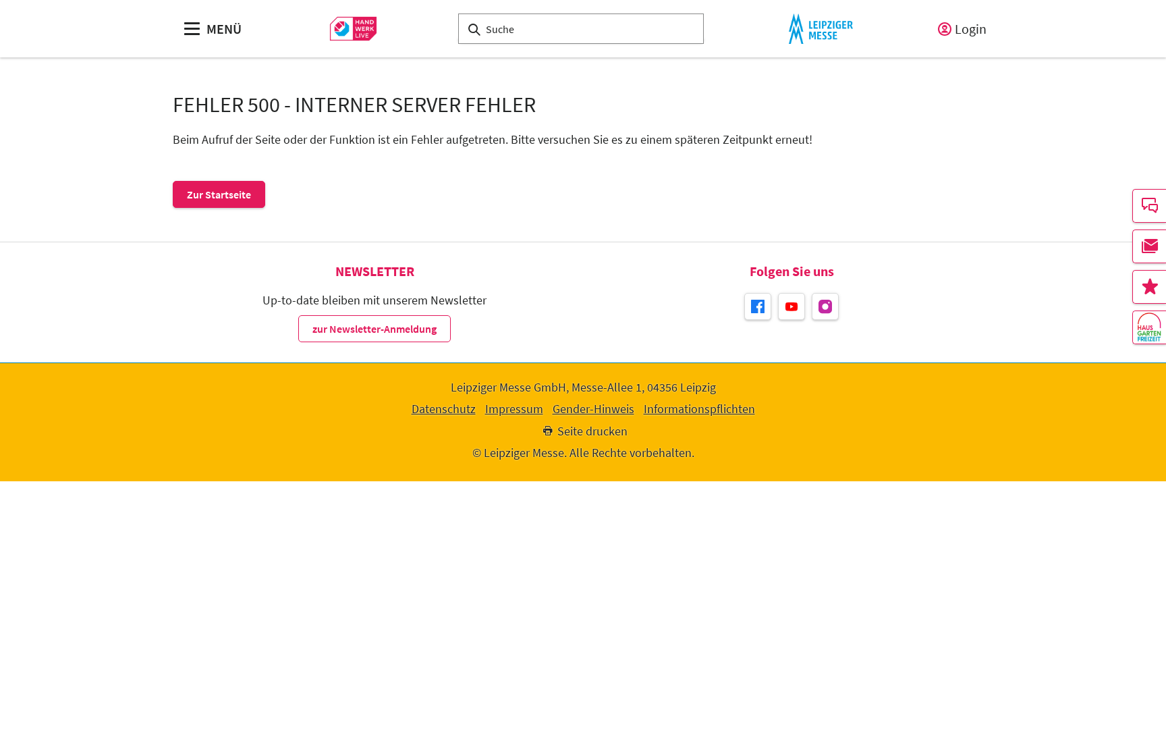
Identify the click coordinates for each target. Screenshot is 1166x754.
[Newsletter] (1149, 246)
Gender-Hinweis (593, 409)
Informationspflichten (699, 409)
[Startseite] (353, 29)
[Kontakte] (1149, 206)
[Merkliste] (1149, 287)
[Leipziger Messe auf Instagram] (825, 306)
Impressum (514, 409)
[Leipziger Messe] (821, 29)
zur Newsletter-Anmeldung (374, 328)
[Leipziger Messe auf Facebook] (757, 306)
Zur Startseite (219, 194)
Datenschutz (444, 409)
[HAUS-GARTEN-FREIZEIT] (1149, 327)
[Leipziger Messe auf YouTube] (791, 306)
